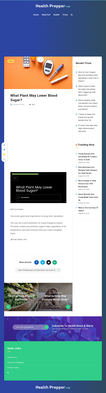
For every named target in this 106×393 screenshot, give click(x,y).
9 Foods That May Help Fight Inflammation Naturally (87, 128)
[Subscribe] (46, 327)
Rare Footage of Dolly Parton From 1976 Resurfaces (87, 184)
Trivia (65, 15)
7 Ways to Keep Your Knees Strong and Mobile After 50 (87, 117)
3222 (33, 104)
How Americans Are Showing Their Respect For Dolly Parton (87, 170)
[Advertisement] (53, 35)
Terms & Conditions (15, 362)
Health (56, 15)
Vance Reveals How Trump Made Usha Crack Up (88, 197)
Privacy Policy (13, 367)
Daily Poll (46, 15)
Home (36, 15)
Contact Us (12, 357)
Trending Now (86, 144)
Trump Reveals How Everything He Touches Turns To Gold (87, 157)
